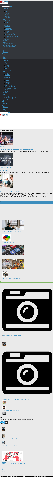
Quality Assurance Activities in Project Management (12, 191)
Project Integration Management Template (8, 242)
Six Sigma (6, 64)
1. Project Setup (7, 26)
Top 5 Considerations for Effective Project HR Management (11, 278)
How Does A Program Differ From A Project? (11, 36)
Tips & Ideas (5, 51)
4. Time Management (8, 28)
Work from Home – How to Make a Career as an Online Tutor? (11, 231)
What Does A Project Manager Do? (10, 34)
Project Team (7, 16)
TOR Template (7, 22)
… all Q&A (6, 37)
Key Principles (7, 10)
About (4, 54)
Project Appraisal (7, 20)
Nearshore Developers (6, 90)
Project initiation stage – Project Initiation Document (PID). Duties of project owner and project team (16, 399)
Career (3, 49)
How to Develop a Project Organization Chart (10, 45)
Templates (4, 19)
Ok (44, 476)
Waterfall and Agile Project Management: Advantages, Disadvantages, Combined (13, 463)
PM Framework (2, 146)
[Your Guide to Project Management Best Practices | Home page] (4, 3)
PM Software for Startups (7, 41)
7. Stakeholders (7, 30)
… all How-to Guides (6, 47)
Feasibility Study (7, 23)
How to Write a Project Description (8, 43)
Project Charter (7, 21)
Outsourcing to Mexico (6, 39)
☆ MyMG (3, 53)
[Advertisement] (25, 123)
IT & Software (5, 50)
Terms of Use (5, 57)
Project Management (5, 8)
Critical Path (7, 13)
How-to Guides (4, 42)
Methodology (7, 11)
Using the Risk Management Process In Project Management (14, 170)
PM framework (5, 52)
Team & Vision (5, 55)
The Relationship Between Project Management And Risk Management (16, 149)
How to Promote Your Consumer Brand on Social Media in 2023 (11, 256)
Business (3, 48)
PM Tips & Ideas (8, 167)
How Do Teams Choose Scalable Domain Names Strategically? (11, 445)
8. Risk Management (8, 31)
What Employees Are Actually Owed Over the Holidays (10, 438)
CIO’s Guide (5, 40)
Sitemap (4, 58)
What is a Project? (7, 61)
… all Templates (7, 24)
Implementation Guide (6, 25)
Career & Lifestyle (2, 167)
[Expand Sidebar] (0, 281)
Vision (3, 469)
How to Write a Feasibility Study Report (9, 46)
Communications (7, 17)
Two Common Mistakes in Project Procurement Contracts (10, 410)
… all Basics (7, 14)
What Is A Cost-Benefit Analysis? (10, 87)
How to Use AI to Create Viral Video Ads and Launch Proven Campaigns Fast (13, 431)
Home (2, 7)
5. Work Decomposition (8, 29)
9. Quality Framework (8, 32)
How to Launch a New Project (7, 44)
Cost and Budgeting (8, 15)
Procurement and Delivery (9, 18)
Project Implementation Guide (4, 188)
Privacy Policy (5, 56)
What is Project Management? (9, 33)
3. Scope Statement (8, 27)
